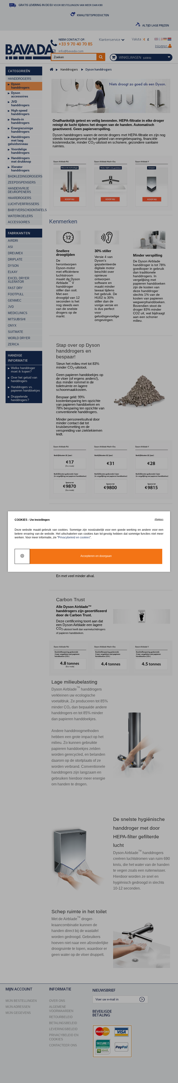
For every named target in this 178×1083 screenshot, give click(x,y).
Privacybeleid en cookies (74, 537)
